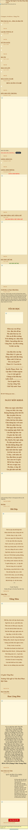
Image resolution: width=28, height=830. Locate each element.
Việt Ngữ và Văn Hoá (11, 822)
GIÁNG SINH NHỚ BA (7, 170)
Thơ (8, 688)
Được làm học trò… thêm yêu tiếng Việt (12, 21)
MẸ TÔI (3, 57)
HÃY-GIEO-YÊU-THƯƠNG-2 (8, 152)
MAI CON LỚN (5, 68)
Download (18, 152)
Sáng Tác (5, 28)
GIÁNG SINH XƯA (6, 159)
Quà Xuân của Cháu (7, 770)
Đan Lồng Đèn (5, 691)
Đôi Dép (3, 504)
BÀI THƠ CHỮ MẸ (6, 259)
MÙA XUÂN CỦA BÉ (7, 79)
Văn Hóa (9, 501)
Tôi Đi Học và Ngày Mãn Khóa (9, 290)
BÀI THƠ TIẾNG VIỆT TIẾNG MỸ (11, 215)
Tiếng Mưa (4, 594)
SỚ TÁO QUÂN (5, 42)
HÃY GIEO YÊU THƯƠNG (9, 93)
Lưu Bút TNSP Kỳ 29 (7, 32)
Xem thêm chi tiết (14, 820)
